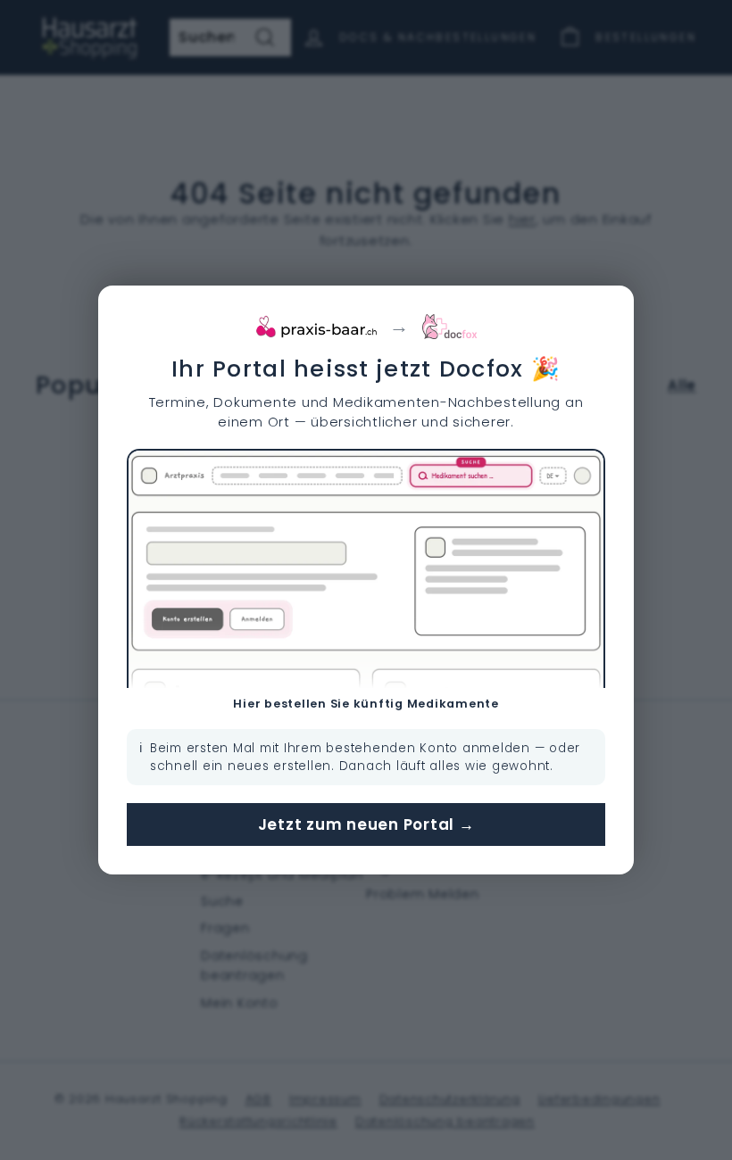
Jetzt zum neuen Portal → (366, 824)
